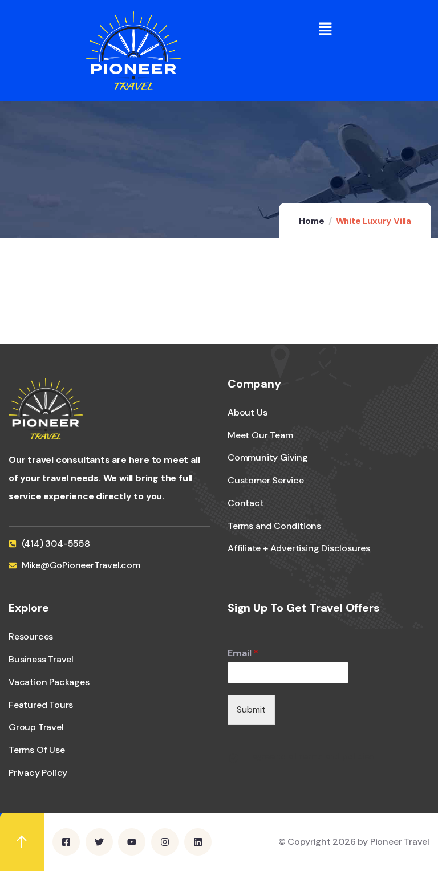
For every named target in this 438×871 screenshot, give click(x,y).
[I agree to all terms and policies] (233, 758)
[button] (325, 28)
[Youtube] (131, 842)
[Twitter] (99, 842)
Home (311, 221)
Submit (251, 709)
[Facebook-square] (66, 842)
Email (243, 653)
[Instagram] (165, 842)
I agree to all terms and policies (311, 756)
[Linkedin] (198, 842)
